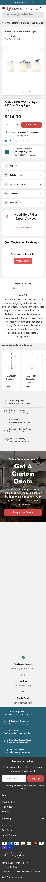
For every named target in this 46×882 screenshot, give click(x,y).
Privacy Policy (22, 862)
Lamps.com (16, 877)
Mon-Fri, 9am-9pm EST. (23, 668)
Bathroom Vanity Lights (33, 23)
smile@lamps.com (23, 702)
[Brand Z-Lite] (23, 289)
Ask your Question (23, 227)
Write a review (23, 260)
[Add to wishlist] (5, 48)
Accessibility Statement (12, 867)
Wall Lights (12, 23)
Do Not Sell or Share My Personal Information (22, 871)
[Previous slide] (19, 91)
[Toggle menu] (4, 8)
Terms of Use (31, 785)
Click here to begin (23, 685)
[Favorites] (37, 8)
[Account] (32, 8)
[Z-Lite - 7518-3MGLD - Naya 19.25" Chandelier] (32, 361)
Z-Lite (13, 36)
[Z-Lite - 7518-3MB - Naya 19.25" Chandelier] (11, 361)
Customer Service (23, 663)
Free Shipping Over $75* (23, 3)
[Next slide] (29, 91)
